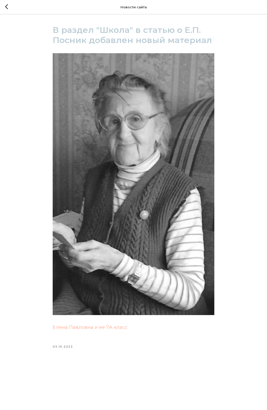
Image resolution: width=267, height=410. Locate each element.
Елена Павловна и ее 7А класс (90, 327)
